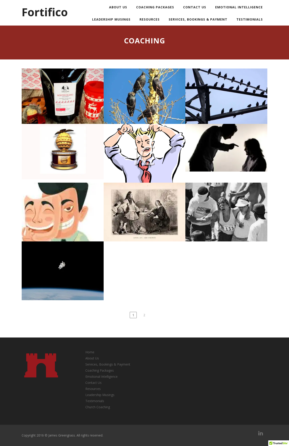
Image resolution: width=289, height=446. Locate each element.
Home (89, 352)
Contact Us (194, 7)
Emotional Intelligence (239, 7)
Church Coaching (97, 407)
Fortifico (45, 12)
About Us (118, 7)
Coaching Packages (155, 7)
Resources (150, 19)
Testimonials (249, 19)
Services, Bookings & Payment (198, 19)
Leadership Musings (111, 19)
